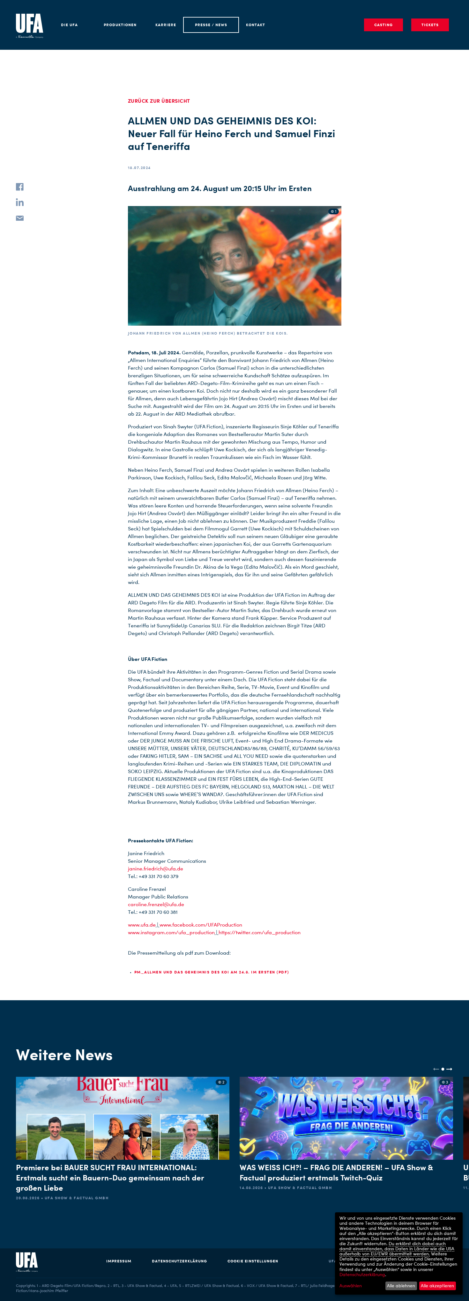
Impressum (118, 1261)
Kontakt (255, 24)
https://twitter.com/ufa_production (260, 932)
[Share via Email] (19, 217)
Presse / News (211, 24)
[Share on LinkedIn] (19, 202)
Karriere (165, 24)
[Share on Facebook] (19, 187)
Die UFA (69, 24)
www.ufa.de (142, 925)
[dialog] (399, 1253)
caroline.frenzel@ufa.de (156, 904)
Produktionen (120, 24)
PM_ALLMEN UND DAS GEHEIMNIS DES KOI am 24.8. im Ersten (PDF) (211, 972)
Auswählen (350, 1285)
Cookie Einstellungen (252, 1261)
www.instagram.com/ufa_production (171, 932)
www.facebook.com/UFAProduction (201, 925)
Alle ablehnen (401, 1285)
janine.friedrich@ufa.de (155, 869)
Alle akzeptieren (437, 1285)
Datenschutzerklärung (179, 1261)
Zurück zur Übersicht (159, 101)
